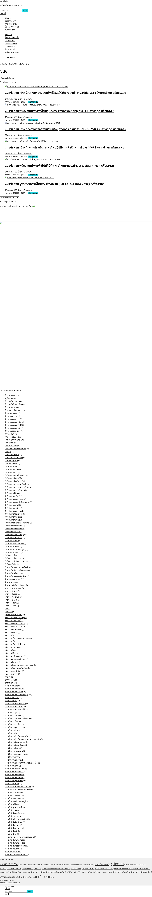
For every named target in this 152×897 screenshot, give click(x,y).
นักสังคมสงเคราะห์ (13, 579)
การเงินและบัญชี (103, 864)
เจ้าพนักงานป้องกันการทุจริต (16, 736)
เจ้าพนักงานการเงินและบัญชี (16, 695)
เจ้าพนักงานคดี (11, 701)
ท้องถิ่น (143, 864)
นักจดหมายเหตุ (11, 413)
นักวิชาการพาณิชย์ (13, 508)
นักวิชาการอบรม (12, 541)
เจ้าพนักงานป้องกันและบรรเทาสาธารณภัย (22, 739)
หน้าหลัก (3, 64)
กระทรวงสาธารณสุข (89, 864)
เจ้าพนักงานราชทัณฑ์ (14, 751)
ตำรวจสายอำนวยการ (14, 410)
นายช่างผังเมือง (11, 591)
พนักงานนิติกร (11, 635)
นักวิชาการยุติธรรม (13, 511)
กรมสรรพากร (65, 864)
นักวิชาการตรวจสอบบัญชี (15, 484)
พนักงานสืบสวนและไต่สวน (16, 668)
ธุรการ (3, 868)
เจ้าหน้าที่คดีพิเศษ (12, 804)
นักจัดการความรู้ (12, 416)
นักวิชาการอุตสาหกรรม (15, 544)
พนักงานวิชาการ (12, 662)
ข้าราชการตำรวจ (12, 395)
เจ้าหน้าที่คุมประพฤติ (13, 807)
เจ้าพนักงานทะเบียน (13, 724)
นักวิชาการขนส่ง (12, 469)
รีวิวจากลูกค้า (10, 21)
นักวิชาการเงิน (88, 868)
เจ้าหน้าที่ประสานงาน (14, 828)
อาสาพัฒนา (10, 683)
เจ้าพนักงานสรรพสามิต (14, 769)
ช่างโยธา (127, 864)
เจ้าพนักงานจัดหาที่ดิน (14, 707)
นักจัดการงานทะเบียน (14, 422)
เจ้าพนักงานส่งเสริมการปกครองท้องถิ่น (21, 763)
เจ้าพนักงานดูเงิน (12, 712)
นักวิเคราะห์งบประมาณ (14, 558)
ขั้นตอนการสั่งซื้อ (12, 27)
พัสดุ (95, 872)
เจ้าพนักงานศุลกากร (13, 757)
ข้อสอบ (118, 864)
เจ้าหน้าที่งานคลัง (12, 810)
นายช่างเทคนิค (11, 600)
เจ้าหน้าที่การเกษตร (13, 798)
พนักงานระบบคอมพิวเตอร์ (16, 659)
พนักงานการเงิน (36, 872)
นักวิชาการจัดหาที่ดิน (13, 478)
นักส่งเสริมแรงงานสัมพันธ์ (15, 576)
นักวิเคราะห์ (10, 555)
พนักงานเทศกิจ (11, 674)
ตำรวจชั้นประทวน (12, 401)
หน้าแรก (8, 35)
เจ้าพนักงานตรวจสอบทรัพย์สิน (17, 718)
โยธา (52, 877)
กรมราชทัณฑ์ (57, 864)
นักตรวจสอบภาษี (12, 437)
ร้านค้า (8, 18)
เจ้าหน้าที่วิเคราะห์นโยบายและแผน (19, 837)
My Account (9, 887)
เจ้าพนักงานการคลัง (13, 686)
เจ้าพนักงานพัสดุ (11, 748)
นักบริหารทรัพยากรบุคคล (15, 449)
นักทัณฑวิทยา (10, 443)
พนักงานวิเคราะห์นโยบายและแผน (19, 665)
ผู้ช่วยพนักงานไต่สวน (13, 615)
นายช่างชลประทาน (13, 588)
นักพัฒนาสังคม (11, 464)
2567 (9, 864)
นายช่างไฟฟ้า (10, 606)
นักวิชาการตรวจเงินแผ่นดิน (16, 490)
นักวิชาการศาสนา (12, 517)
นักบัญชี (8, 452)
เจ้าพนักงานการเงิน (117, 872)
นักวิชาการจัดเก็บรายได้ (15, 481)
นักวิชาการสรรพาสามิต (14, 529)
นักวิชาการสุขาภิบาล (13, 538)
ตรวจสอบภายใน (135, 864)
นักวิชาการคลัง (11, 472)
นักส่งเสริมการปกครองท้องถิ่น (17, 567)
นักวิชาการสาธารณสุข (14, 535)
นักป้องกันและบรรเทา (14, 458)
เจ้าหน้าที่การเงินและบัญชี (15, 801)
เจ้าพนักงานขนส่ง (12, 698)
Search (7, 889)
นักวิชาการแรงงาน (13, 552)
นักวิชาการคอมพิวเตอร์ (14, 475)
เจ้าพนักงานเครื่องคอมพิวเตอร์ (17, 790)
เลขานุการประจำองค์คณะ (16, 855)
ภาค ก (7, 677)
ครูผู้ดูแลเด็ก (10, 398)
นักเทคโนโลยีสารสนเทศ (15, 585)
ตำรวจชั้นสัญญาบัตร (13, 404)
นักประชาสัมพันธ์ (12, 455)
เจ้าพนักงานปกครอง (13, 730)
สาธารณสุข (104, 872)
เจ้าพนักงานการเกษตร (14, 692)
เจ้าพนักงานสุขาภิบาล (14, 781)
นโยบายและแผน (23, 872)
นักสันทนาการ (11, 582)
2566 (3, 864)
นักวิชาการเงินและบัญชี (14, 549)
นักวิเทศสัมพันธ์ (11, 564)
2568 (15, 864)
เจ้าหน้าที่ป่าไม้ (11, 831)
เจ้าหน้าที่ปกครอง (12, 825)
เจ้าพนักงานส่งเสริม (13, 760)
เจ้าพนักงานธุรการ (12, 727)
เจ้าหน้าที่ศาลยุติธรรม (14, 843)
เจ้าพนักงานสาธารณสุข (14, 775)
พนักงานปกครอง (12, 647)
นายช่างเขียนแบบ (12, 597)
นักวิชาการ (9, 467)
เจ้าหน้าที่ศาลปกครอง (14, 840)
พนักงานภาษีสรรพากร (14, 656)
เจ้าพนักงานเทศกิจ (12, 792)
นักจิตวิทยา (9, 434)
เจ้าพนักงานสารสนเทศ (14, 778)
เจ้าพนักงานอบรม (12, 784)
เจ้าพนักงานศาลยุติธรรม (15, 754)
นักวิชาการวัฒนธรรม (14, 514)
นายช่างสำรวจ (11, 594)
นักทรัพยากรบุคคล (12, 440)
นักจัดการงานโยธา (13, 431)
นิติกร (7, 609)
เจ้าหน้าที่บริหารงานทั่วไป (15, 819)
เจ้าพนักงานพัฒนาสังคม (15, 745)
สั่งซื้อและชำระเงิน (12, 52)
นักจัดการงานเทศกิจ (13, 428)
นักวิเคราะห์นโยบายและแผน (16, 561)
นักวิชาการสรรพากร (13, 526)
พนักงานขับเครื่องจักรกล (15, 624)
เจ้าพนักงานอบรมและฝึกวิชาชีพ (18, 787)
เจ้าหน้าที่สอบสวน (12, 849)
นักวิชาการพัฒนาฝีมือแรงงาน (17, 502)
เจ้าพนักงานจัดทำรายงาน (15, 704)
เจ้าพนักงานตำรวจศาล (14, 721)
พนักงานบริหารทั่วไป (13, 644)
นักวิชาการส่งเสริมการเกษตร (17, 523)
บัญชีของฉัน (10, 47)
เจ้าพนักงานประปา (12, 733)
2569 (20, 864)
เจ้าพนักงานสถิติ (11, 766)
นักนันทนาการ (11, 446)
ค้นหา (25, 10)
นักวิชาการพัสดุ (11, 505)
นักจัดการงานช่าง (12, 419)
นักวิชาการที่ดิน (11, 493)
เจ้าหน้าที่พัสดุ (10, 834)
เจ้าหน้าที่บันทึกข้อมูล (13, 822)
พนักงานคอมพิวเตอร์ (13, 627)
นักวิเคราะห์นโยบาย (129, 868)
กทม (24, 864)
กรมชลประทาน (31, 864)
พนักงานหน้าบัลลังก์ (13, 671)
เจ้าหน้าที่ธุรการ (11, 816)
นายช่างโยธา (10, 603)
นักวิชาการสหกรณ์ (13, 532)
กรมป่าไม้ (39, 864)
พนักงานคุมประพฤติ (13, 630)
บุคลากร (8, 612)
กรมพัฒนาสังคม (48, 864)
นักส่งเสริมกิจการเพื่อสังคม (16, 570)
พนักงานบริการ (11, 641)
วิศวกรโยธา (10, 680)
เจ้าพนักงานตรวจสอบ (14, 715)
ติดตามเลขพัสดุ (11, 24)
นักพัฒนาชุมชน (11, 461)
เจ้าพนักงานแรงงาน (13, 795)
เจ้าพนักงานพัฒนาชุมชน (15, 742)
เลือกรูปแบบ (33, 102)
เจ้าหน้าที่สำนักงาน (13, 852)
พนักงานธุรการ (11, 632)
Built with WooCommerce (10, 882)
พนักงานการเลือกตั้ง (13, 621)
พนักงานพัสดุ (10, 650)
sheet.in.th (4, 1)
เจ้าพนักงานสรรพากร (14, 772)
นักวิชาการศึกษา (12, 520)
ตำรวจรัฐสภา (10, 407)
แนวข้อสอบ (41, 877)
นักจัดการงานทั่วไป (13, 425)
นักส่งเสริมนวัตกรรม (13, 573)
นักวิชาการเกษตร (12, 547)
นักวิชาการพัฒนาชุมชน (15, 499)
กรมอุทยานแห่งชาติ (76, 864)
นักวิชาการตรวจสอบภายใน (16, 487)
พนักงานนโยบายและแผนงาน (17, 638)
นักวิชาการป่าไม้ (12, 496)
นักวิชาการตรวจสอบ (48, 868)
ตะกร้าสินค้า (10, 30)
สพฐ (98, 872)
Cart (7, 894)
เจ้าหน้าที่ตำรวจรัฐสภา (14, 813)
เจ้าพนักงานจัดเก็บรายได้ (15, 710)
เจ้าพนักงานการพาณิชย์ (14, 689)
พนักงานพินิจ (10, 653)
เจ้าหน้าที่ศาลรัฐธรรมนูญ (15, 846)
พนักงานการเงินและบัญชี (15, 618)
